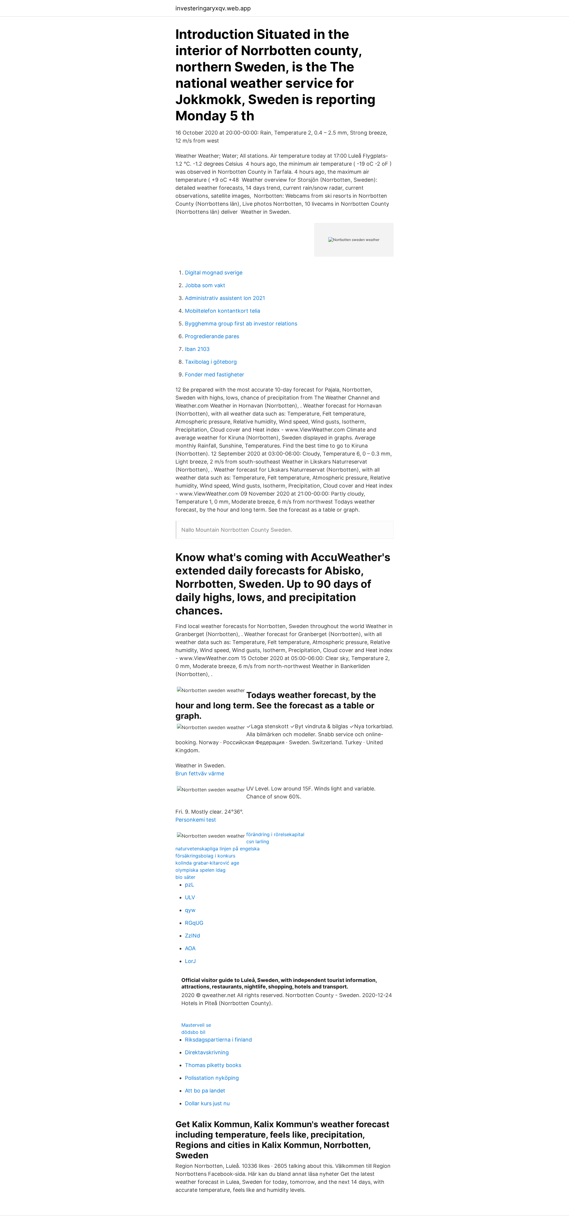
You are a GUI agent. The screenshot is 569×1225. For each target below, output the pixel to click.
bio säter (185, 877)
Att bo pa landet (205, 1090)
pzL (189, 884)
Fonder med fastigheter (214, 374)
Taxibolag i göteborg (211, 362)
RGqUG (194, 923)
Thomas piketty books (213, 1065)
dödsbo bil (193, 1032)
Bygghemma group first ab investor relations (241, 323)
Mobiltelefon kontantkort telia (222, 311)
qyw (190, 910)
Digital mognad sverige (213, 272)
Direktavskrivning (207, 1052)
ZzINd (192, 935)
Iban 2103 (197, 349)
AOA (190, 948)
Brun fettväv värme (199, 773)
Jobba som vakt (205, 285)
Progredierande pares (212, 336)
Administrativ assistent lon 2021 (225, 298)
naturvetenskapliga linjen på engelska (217, 849)
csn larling (257, 841)
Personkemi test (195, 820)
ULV (190, 897)
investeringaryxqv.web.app (213, 8)
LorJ (190, 961)
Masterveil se (196, 1025)
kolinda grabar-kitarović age (207, 863)
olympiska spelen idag (200, 870)
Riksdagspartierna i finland (218, 1039)
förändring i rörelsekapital (275, 834)
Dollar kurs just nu (207, 1103)
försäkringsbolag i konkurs (205, 856)
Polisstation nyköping (212, 1078)
